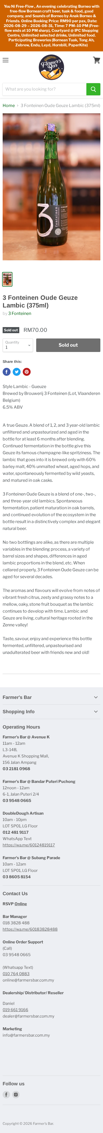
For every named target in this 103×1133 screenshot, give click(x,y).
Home (9, 105)
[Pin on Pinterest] (27, 372)
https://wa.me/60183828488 (30, 929)
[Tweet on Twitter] (17, 372)
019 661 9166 (15, 1009)
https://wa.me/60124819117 (29, 845)
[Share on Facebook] (7, 372)
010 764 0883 (16, 973)
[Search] (93, 89)
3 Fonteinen (19, 313)
